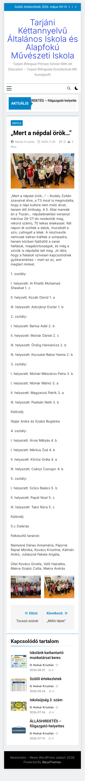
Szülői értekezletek (45, 679)
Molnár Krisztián (25, 142)
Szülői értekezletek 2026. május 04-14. (41, 7)
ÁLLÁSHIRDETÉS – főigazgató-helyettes (47, 101)
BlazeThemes (51, 762)
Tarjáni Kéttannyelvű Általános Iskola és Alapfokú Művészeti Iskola (42, 39)
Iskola (16, 123)
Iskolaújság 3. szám (46, 700)
